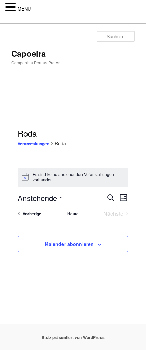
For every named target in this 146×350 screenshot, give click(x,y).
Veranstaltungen (33, 144)
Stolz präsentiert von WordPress (73, 337)
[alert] (73, 177)
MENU (24, 8)
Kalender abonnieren (69, 243)
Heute (73, 214)
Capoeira (28, 53)
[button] (11, 7)
